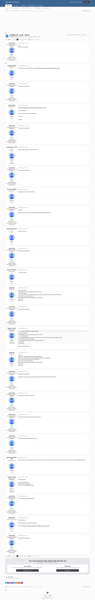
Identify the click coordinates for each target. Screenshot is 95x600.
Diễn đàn (8, 5)
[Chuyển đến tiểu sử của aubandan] (12, 295)
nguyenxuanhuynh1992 (12, 458)
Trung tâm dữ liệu (46, 8)
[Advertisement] (47, 22)
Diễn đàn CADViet (12, 2)
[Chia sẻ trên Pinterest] (22, 583)
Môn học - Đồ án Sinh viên (26, 8)
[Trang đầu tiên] (6, 39)
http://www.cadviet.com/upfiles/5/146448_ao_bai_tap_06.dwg (36, 525)
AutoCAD (7, 8)
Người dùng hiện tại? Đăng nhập (76, 2)
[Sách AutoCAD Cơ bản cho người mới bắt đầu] (5, 32)
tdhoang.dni (11, 517)
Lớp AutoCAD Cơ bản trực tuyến (33, 36)
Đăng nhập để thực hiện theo (74, 34)
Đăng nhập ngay (67, 570)
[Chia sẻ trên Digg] (12, 583)
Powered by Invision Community (47, 598)
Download (16, 5)
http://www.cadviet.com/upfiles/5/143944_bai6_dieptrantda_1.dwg (32, 107)
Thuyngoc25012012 (11, 229)
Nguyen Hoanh (14, 36)
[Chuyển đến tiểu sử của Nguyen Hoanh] (7, 36)
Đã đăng (23, 43)
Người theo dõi (83, 34)
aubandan (11, 288)
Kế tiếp (29, 39)
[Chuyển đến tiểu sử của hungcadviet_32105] (12, 156)
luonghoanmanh (11, 66)
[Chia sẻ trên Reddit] (16, 583)
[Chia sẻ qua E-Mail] (20, 583)
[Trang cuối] (32, 39)
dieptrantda (11, 105)
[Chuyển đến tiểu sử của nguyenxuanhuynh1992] (12, 466)
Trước (9, 39)
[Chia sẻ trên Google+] (10, 583)
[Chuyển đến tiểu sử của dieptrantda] (12, 112)
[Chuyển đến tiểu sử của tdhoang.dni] (12, 525)
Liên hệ (50, 595)
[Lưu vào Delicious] (14, 583)
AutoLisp (23, 5)
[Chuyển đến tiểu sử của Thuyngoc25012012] (12, 237)
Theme (45, 595)
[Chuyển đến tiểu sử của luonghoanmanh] (12, 73)
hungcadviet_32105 (12, 147)
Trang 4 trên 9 (37, 39)
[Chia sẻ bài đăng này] (88, 43)
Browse (40, 5)
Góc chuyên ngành (37, 8)
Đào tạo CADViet (32, 5)
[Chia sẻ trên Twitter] (6, 583)
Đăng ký (86, 2)
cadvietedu (12, 43)
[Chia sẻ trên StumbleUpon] (18, 583)
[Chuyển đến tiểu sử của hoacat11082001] (12, 196)
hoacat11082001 (11, 189)
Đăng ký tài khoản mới (27, 570)
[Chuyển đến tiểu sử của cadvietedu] (12, 50)
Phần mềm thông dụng (15, 8)
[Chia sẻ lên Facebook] (8, 583)
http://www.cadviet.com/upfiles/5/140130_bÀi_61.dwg (48, 68)
